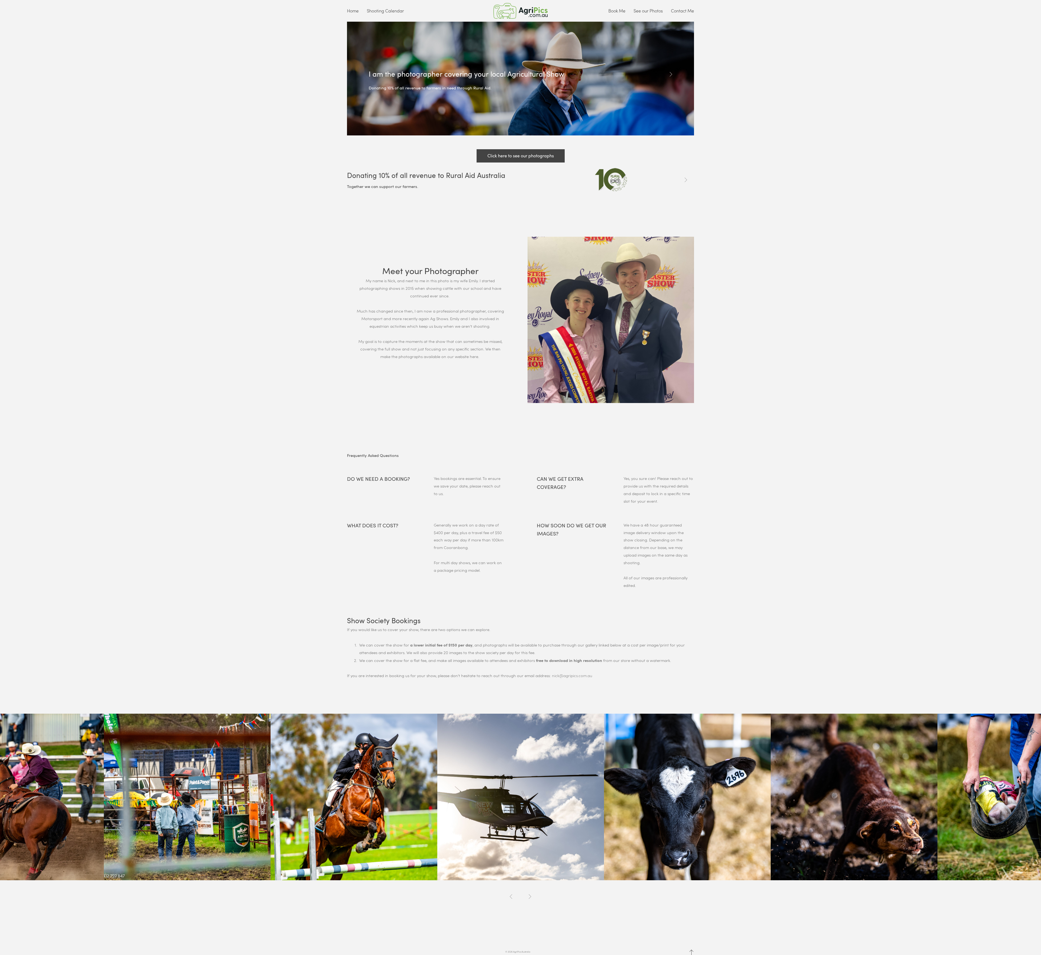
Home (353, 11)
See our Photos (648, 11)
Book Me (616, 11)
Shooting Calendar (385, 11)
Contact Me (682, 11)
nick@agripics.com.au (572, 675)
